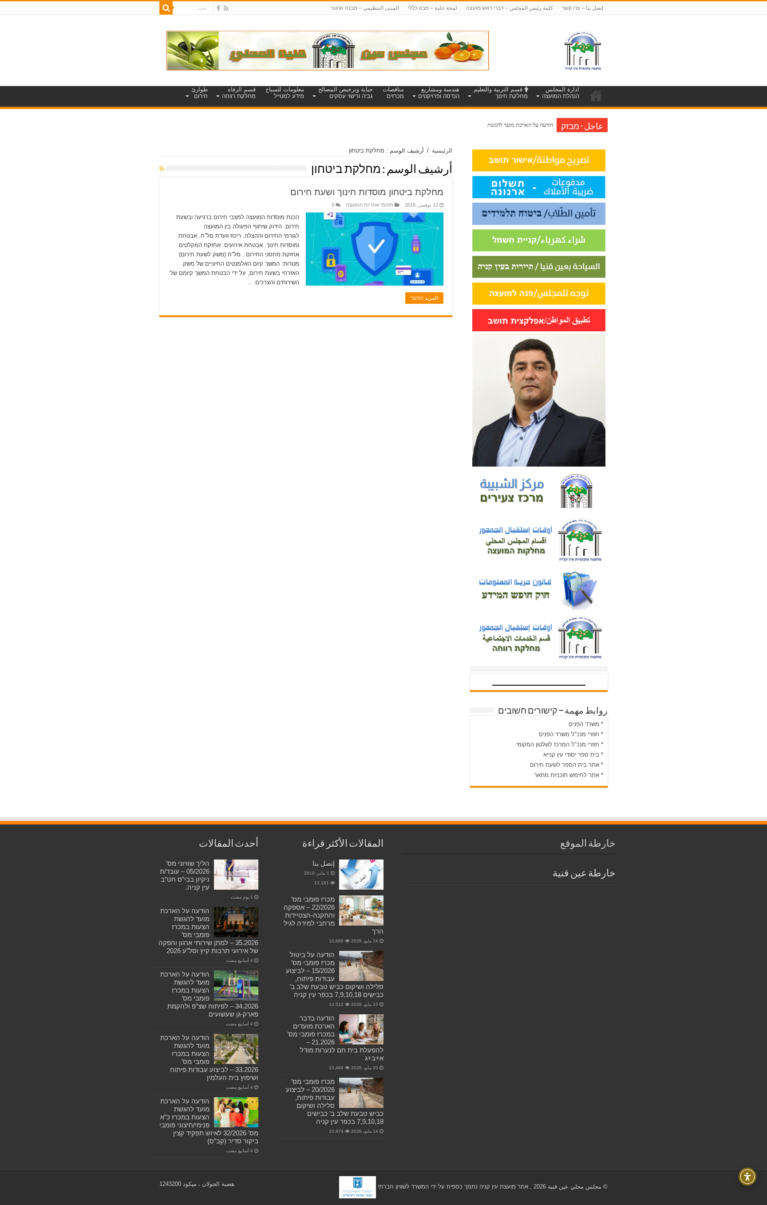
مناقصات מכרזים (393, 92)
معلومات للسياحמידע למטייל (284, 92)
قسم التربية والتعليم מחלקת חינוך (501, 92)
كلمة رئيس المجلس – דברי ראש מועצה (509, 8)
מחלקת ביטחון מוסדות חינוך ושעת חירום (366, 192)
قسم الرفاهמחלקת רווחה (239, 92)
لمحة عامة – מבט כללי (432, 8)
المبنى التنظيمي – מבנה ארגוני (365, 8)
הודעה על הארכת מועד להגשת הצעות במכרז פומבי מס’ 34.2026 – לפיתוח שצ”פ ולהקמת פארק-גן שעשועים (209, 994)
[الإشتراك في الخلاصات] (161, 168)
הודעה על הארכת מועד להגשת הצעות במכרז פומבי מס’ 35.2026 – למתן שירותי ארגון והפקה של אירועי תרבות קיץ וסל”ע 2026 (208, 930)
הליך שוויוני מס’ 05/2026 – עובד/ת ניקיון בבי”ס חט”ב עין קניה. (185, 875)
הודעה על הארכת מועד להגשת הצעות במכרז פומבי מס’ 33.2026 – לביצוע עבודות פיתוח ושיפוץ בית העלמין (209, 1057)
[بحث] (166, 8)
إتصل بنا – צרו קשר (582, 8)
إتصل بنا (323, 863)
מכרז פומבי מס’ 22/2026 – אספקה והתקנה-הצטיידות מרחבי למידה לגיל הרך (334, 915)
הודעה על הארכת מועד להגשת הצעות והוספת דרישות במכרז (488, 125)
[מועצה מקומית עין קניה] (583, 48)
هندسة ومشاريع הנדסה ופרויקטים (438, 92)
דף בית (596, 95)
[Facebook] (218, 8)
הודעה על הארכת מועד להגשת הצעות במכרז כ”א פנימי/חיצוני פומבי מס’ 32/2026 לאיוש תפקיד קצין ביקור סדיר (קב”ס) (208, 1121)
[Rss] (226, 8)
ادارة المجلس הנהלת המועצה (560, 92)
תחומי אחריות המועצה (369, 205)
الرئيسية (442, 150)
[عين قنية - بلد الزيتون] (327, 50)
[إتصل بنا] (361, 875)
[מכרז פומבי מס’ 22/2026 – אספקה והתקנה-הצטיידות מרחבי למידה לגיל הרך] (361, 910)
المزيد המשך (424, 298)
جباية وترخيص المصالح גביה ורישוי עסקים (345, 92)
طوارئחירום (199, 92)
